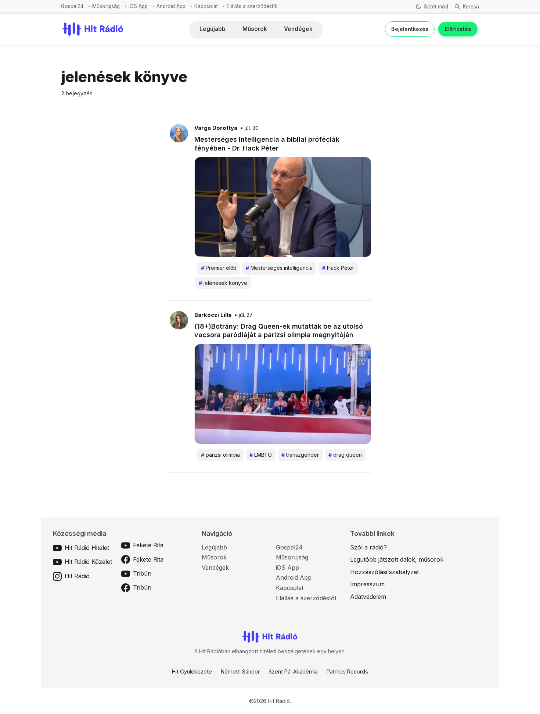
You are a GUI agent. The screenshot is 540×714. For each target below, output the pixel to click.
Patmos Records (347, 671)
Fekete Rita (148, 545)
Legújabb (212, 28)
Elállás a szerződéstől (252, 6)
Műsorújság (106, 6)
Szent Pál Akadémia (293, 671)
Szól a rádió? (368, 547)
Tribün (142, 573)
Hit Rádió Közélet (88, 561)
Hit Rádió (77, 576)
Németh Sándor (240, 671)
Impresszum (367, 584)
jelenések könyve (223, 283)
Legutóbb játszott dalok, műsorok (396, 559)
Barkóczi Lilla (212, 315)
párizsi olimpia (220, 455)
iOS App (138, 6)
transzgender (300, 455)
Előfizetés (458, 29)
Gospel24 (72, 6)
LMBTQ (260, 455)
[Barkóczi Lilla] (179, 319)
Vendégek (298, 28)
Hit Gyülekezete (192, 671)
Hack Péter (338, 268)
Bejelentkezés (409, 29)
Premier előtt (218, 268)
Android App (171, 6)
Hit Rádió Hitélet (87, 547)
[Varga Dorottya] (179, 133)
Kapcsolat (206, 6)
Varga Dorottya (215, 128)
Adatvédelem (368, 596)
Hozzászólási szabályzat (384, 572)
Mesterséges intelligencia (279, 268)
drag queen (345, 455)
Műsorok (254, 28)
